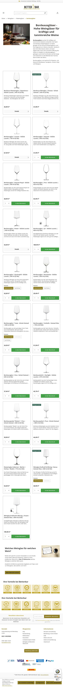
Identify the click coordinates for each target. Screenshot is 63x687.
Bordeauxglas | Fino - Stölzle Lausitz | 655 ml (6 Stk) (45, 183)
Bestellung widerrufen (31, 650)
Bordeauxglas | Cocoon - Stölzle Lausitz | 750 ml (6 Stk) (14, 137)
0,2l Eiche (17, 288)
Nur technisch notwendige (26, 682)
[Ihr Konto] (57, 13)
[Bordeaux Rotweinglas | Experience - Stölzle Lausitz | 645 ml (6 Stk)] (17, 80)
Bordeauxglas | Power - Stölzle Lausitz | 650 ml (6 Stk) (16, 229)
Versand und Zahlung (50, 631)
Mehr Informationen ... (7, 685)
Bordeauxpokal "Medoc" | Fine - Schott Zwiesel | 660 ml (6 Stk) (14, 422)
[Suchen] (45, 13)
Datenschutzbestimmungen (43, 620)
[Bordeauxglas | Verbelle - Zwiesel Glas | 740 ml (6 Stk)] (46, 313)
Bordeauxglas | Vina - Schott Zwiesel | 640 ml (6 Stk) (16, 376)
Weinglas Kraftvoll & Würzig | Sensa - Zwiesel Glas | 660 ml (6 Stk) (45, 468)
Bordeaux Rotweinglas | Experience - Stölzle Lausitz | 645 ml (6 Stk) (16, 91)
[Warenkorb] (60, 12)
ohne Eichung (8, 288)
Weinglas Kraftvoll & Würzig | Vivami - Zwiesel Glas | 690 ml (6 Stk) (16, 516)
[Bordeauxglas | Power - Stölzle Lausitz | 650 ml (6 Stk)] (17, 218)
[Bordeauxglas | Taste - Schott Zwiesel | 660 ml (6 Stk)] (17, 313)
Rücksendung (26, 633)
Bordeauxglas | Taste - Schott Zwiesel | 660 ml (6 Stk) (16, 324)
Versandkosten (44, 675)
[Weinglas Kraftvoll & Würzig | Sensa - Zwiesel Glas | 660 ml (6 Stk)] (46, 457)
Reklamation (26, 635)
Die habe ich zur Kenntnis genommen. (47, 621)
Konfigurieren (40, 682)
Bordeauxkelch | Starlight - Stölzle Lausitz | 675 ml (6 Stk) (44, 376)
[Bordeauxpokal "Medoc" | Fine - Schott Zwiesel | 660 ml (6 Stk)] (17, 411)
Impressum (47, 642)
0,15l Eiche (18, 337)
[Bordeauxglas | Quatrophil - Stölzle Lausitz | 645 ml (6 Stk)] (17, 264)
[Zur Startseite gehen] (31, 6)
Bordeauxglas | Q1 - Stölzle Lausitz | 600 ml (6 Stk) (45, 229)
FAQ (24, 631)
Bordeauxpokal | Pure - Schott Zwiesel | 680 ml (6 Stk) (46, 422)
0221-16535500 (6, 636)
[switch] (57, 680)
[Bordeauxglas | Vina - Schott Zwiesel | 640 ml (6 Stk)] (17, 365)
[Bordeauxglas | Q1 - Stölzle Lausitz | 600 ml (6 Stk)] (46, 218)
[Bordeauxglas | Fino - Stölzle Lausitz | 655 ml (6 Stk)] (46, 172)
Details (17, 111)
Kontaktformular (6, 642)
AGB (45, 635)
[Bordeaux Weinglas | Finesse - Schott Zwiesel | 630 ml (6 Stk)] (46, 80)
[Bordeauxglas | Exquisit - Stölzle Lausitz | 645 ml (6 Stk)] (46, 126)
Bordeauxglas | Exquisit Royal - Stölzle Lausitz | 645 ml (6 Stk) (16, 183)
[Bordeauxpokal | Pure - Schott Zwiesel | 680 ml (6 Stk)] (46, 411)
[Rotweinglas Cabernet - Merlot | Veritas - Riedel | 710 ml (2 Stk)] (17, 457)
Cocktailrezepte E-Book (29, 640)
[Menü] (3, 12)
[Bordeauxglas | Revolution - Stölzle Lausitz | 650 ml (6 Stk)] (46, 264)
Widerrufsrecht (48, 637)
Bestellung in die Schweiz (51, 633)
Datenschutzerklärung (50, 640)
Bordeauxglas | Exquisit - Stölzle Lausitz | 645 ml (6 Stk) (44, 137)
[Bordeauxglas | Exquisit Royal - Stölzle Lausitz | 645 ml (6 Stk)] (17, 172)
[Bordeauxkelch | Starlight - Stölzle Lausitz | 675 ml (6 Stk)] (46, 365)
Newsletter (26, 637)
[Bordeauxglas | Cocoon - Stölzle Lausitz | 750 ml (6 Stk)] (17, 126)
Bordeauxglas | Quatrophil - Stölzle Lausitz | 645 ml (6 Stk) (15, 275)
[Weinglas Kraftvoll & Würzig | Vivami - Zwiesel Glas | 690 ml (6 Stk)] (17, 505)
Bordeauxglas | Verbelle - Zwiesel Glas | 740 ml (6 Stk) (46, 324)
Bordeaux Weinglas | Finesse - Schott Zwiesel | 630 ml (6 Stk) (45, 91)
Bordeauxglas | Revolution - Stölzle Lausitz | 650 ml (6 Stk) (45, 275)
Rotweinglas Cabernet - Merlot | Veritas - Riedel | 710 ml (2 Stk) (14, 468)
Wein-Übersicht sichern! (12, 572)
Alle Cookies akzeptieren (54, 682)
